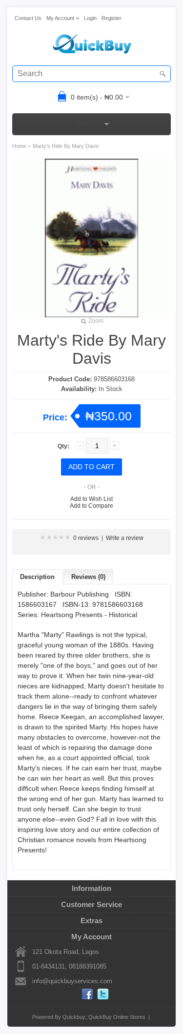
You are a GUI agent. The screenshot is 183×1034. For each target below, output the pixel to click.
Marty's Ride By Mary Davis (66, 146)
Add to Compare (91, 505)
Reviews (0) (88, 576)
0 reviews (86, 538)
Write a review (124, 538)
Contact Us (28, 18)
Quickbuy (73, 1017)
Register (112, 18)
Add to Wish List (91, 499)
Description (37, 576)
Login (90, 18)
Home (19, 146)
